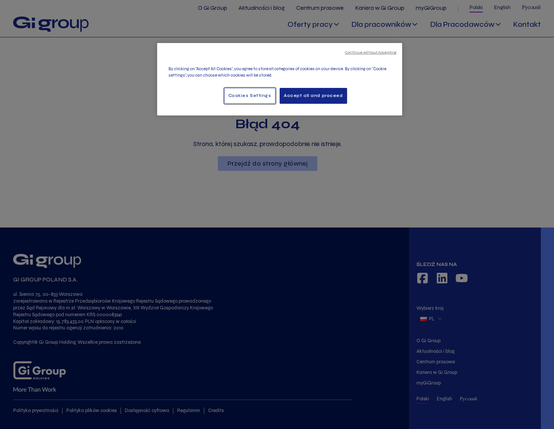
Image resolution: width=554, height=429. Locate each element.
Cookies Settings (249, 95)
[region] (279, 79)
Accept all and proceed (313, 95)
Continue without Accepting (370, 52)
